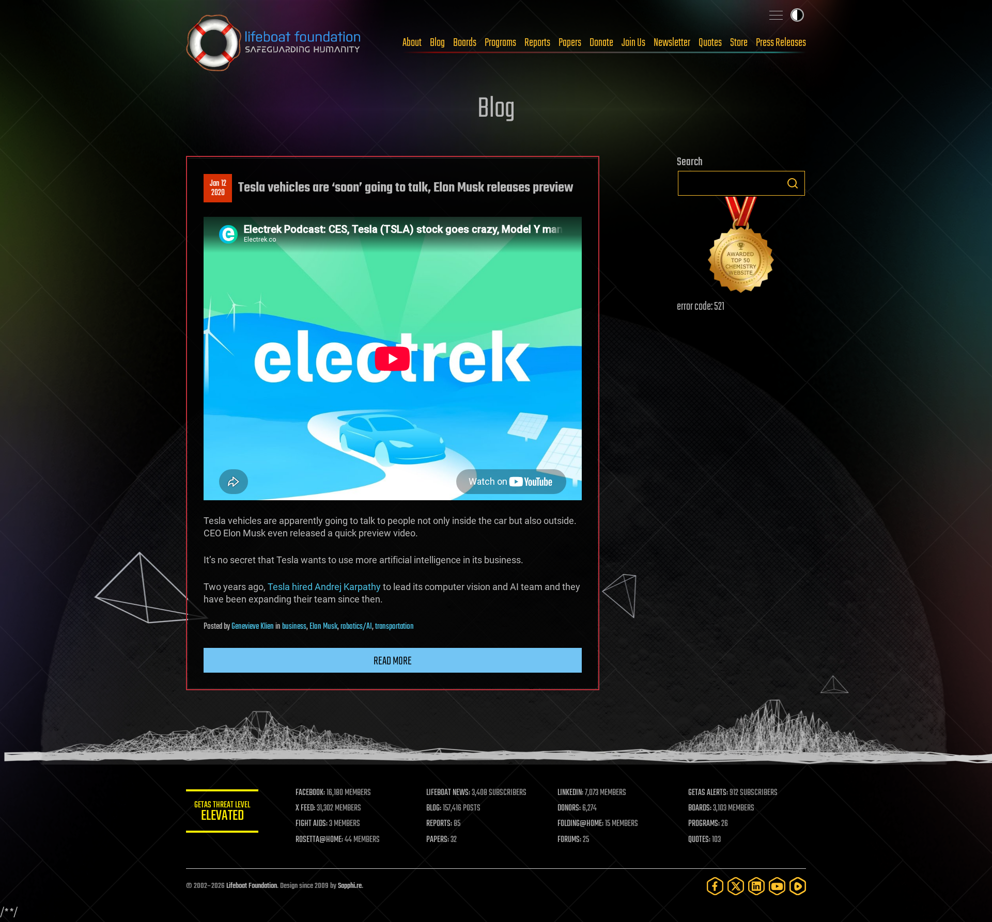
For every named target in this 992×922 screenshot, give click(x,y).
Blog (437, 43)
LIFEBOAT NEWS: (448, 793)
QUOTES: (699, 840)
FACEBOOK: (310, 793)
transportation (394, 626)
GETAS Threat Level (222, 813)
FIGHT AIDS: (312, 824)
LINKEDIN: (570, 793)
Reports (537, 43)
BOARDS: (699, 808)
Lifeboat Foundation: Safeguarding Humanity (274, 42)
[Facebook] (715, 886)
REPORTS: (439, 824)
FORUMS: (569, 840)
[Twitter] (735, 886)
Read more (393, 661)
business (294, 626)
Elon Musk (323, 626)
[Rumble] (797, 886)
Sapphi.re (350, 886)
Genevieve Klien (252, 626)
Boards (464, 43)
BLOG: (433, 808)
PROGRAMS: (704, 824)
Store (739, 43)
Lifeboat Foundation (251, 886)
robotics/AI (356, 626)
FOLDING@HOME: (580, 824)
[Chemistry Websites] (741, 247)
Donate (601, 43)
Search (792, 183)
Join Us (633, 43)
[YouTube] (777, 886)
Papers (570, 43)
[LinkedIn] (756, 886)
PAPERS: (437, 840)
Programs (500, 43)
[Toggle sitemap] (776, 15)
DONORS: (569, 808)
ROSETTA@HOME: (319, 840)
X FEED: (305, 808)
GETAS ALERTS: (708, 793)
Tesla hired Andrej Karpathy (324, 586)
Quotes (710, 43)
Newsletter (672, 43)
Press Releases (781, 43)
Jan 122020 (218, 188)
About (412, 43)
